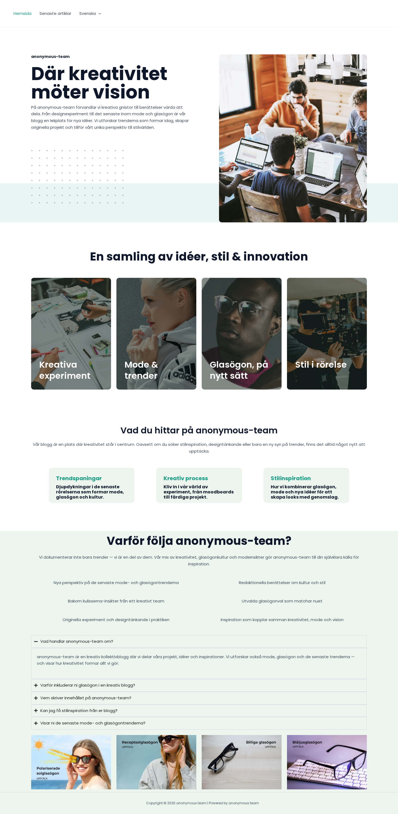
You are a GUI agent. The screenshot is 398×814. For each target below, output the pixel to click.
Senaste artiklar (55, 13)
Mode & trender (141, 370)
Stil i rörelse (321, 364)
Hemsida (22, 13)
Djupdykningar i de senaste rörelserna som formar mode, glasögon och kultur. (90, 492)
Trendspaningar (79, 478)
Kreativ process (186, 478)
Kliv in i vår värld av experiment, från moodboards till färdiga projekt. (199, 492)
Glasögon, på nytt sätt (239, 370)
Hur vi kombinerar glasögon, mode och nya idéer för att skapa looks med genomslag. (305, 492)
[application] (98, 13)
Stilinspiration (291, 478)
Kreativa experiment (64, 370)
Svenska (87, 13)
